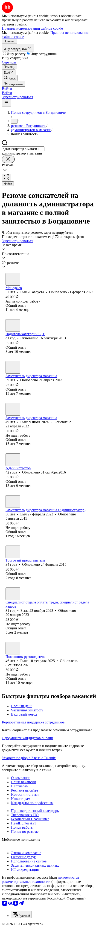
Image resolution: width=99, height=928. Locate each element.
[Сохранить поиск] (6, 177)
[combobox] (23, 148)
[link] (9, 78)
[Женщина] (13, 409)
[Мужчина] (13, 279)
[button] (7, 89)
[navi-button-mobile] (6, 103)
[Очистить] (8, 159)
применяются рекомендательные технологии (40, 879)
